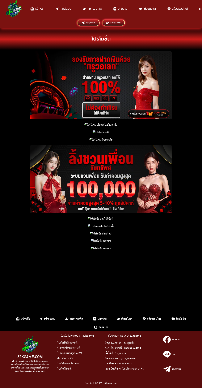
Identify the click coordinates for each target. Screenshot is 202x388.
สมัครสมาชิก (95, 9)
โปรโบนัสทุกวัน (64, 368)
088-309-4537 (124, 363)
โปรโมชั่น (181, 318)
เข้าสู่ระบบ (66, 9)
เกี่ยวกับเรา (149, 9)
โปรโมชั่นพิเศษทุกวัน (67, 342)
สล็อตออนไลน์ (180, 9)
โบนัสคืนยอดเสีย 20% (68, 363)
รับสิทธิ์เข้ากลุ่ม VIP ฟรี (68, 347)
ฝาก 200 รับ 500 (65, 358)
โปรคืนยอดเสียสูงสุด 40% (69, 353)
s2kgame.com (30, 356)
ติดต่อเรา (103, 327)
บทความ (122, 9)
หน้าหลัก (40, 9)
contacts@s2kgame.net (123, 358)
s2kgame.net (121, 353)
